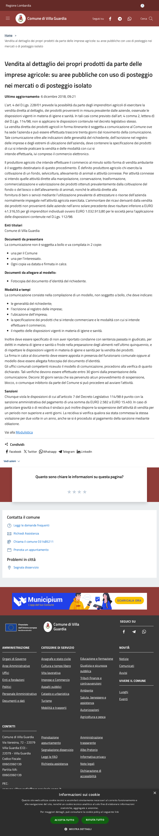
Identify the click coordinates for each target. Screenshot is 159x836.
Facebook (15, 451)
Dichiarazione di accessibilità (90, 773)
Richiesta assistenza (54, 763)
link (117, 812)
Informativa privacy (93, 756)
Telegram (69, 451)
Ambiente (86, 690)
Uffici (5, 672)
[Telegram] (118, 18)
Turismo (46, 700)
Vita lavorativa (50, 672)
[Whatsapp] (128, 18)
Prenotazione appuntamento (51, 740)
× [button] (154, 793)
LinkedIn (86, 451)
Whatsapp (49, 451)
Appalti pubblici (51, 686)
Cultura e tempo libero (56, 665)
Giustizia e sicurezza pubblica (93, 668)
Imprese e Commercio (55, 679)
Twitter (32, 451)
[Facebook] (108, 18)
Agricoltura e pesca (92, 716)
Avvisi (123, 672)
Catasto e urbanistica (55, 693)
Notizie (124, 658)
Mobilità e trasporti (54, 707)
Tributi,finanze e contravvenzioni (91, 681)
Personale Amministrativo (19, 693)
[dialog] (79, 812)
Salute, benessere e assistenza (93, 700)
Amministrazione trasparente (91, 740)
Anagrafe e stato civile (56, 658)
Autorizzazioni (89, 709)
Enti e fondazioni (13, 679)
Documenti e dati (13, 700)
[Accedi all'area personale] (142, 5)
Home (8, 35)
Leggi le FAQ (49, 756)
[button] (79, 829)
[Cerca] (151, 18)
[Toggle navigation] (7, 18)
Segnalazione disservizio (57, 749)
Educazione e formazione (96, 658)
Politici (6, 686)
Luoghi (123, 692)
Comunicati (126, 665)
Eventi (123, 699)
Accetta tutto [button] (64, 820)
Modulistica (24, 432)
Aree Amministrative (16, 665)
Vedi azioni (10, 461)
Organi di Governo (14, 658)
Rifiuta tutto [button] (95, 819)
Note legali (87, 763)
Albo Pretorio (89, 749)
